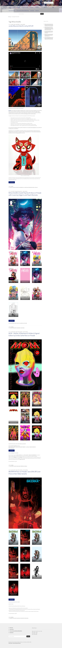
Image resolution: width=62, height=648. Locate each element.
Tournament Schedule (12, 7)
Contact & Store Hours (12, 10)
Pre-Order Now (12, 182)
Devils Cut (11, 187)
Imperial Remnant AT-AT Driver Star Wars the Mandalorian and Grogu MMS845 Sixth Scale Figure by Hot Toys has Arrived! (49, 28)
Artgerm (11, 327)
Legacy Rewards (32, 7)
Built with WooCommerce (17, 643)
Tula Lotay (36, 187)
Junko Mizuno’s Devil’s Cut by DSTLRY (21, 26)
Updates (12, 326)
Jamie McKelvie (21, 187)
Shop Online (18, 7)
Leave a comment (22, 24)
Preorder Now (12, 320)
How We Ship (32, 10)
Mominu (33, 187)
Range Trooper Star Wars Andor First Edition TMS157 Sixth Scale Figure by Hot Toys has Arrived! (49, 25)
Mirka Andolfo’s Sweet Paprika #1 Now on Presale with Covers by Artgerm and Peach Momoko (25, 194)
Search (42, 13)
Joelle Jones (26, 187)
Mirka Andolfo (30, 187)
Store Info (37, 7)
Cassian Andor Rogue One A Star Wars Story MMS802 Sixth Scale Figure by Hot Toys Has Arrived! (49, 38)
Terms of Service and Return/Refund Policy (23, 10)
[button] (13, 258)
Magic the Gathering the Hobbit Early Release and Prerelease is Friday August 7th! (49, 35)
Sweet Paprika (22, 327)
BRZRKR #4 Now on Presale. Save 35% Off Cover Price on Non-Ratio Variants (24, 472)
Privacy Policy (12, 629)
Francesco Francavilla (16, 187)
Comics (12, 186)
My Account (37, 10)
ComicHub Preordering (24, 7)
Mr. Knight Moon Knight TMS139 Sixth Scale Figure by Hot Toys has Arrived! (49, 32)
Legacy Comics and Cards (18, 191)
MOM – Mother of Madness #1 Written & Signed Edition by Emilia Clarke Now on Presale (24, 334)
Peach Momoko (18, 327)
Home (10, 16)
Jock (24, 187)
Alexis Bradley (18, 24)
